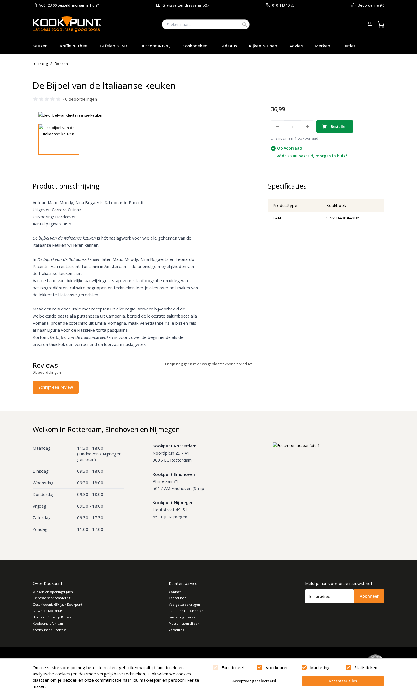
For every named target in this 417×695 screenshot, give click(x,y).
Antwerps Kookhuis (47, 611)
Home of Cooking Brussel (52, 617)
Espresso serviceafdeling (51, 598)
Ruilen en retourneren (186, 611)
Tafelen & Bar (113, 45)
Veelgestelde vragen (184, 604)
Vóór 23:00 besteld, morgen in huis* (69, 5)
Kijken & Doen (263, 45)
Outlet (348, 45)
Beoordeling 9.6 (371, 5)
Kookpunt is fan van (48, 623)
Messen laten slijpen (184, 623)
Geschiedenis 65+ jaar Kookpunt (57, 604)
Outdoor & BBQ (155, 45)
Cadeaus (228, 45)
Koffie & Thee (73, 45)
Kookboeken (194, 45)
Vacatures (176, 630)
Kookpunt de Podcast (49, 630)
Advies (296, 45)
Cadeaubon (177, 598)
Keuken (40, 45)
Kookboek (336, 205)
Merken (322, 45)
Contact (175, 592)
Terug (43, 63)
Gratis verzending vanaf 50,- (185, 5)
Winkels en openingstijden (53, 592)
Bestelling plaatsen (183, 617)
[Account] (370, 24)
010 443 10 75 (283, 5)
